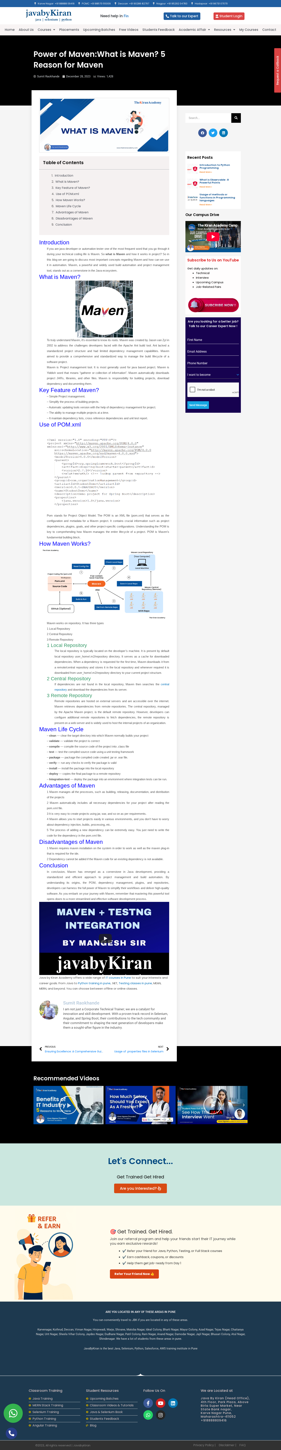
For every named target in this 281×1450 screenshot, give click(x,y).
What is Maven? (67, 181)
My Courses (248, 29)
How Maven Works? (70, 200)
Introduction (64, 175)
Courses (44, 29)
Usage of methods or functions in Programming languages (217, 197)
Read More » (206, 172)
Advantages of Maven (72, 212)
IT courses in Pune (118, 978)
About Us (26, 29)
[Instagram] (160, 1415)
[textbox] (212, 374)
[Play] (105, 938)
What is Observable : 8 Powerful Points (214, 181)
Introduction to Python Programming (215, 166)
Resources (222, 29)
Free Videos (128, 29)
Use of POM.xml (67, 194)
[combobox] (213, 375)
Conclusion (63, 224)
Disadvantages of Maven (74, 218)
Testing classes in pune (135, 983)
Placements (69, 29)
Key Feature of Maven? (72, 188)
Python (94, 983)
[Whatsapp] (148, 1415)
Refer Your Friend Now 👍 (134, 1274)
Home (10, 29)
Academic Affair (192, 29)
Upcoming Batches (99, 29)
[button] (202, 133)
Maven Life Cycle (68, 206)
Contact (269, 29)
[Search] (236, 118)
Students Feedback (158, 29)
